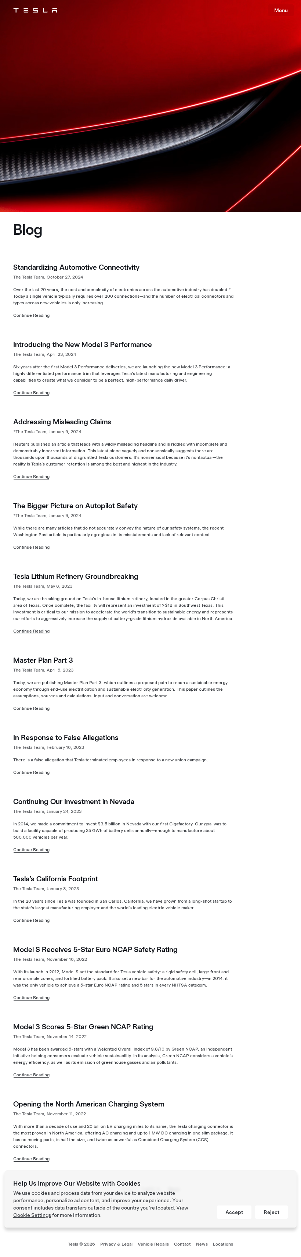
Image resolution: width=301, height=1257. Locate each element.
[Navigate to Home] (35, 10)
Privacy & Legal (116, 1244)
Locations (223, 1244)
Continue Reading (31, 315)
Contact (182, 1244)
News (202, 1244)
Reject (271, 1212)
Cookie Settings (32, 1215)
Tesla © (81, 1244)
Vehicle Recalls (153, 1244)
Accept (234, 1212)
